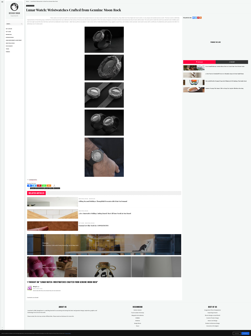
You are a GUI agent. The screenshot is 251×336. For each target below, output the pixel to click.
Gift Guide (8, 31)
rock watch (47, 188)
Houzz (137, 326)
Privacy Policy (68, 333)
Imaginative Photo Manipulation (212, 310)
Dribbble (138, 318)
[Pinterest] (39, 185)
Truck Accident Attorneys (137, 312)
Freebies (8, 51)
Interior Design (9, 37)
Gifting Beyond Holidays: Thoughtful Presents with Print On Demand (103, 201)
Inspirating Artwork (213, 312)
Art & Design (9, 28)
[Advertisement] (215, 29)
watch (51, 188)
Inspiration (9, 34)
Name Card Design (212, 320)
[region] (125, 333)
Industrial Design (10, 43)
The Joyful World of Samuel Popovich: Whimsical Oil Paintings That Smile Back (226, 81)
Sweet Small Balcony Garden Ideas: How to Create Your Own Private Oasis (224, 66)
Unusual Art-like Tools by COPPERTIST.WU (94, 226)
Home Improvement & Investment (14, 40)
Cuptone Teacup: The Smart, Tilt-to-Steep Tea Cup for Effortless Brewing (224, 88)
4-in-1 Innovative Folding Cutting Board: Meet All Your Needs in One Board (105, 213)
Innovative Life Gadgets (212, 326)
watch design (57, 188)
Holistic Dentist (138, 310)
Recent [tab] (232, 62)
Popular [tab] (200, 62)
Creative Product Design (212, 318)
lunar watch (32, 188)
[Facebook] (29, 185)
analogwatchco (33, 179)
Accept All (245, 333)
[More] (49, 185)
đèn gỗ (35, 286)
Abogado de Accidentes (138, 315)
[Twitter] (34, 185)
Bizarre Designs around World (212, 315)
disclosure (64, 316)
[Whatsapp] (44, 185)
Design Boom (137, 323)
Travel (7, 48)
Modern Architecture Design (212, 323)
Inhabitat (137, 320)
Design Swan (14, 13)
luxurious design (40, 188)
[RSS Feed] (201, 18)
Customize (237, 333)
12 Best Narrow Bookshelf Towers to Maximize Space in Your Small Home (224, 73)
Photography (9, 46)
